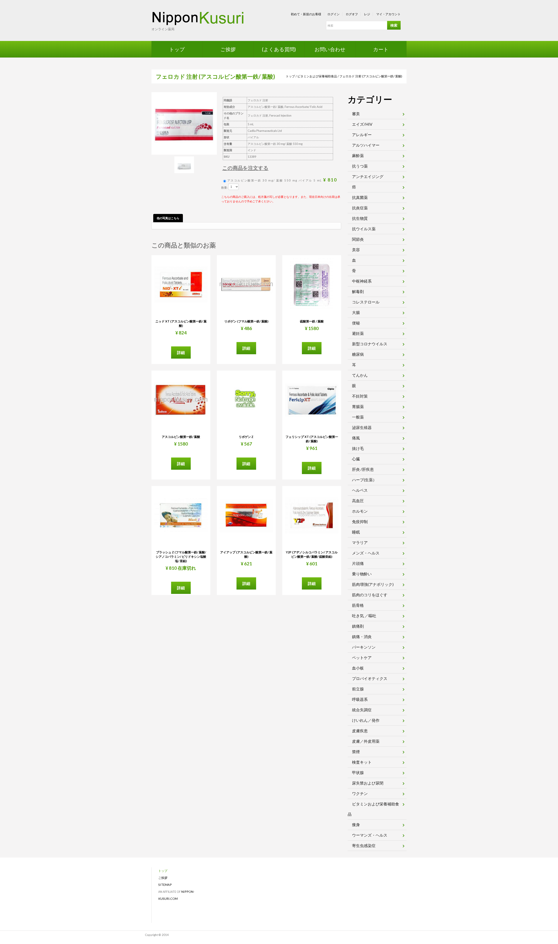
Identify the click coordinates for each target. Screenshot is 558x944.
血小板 (358, 668)
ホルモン (360, 511)
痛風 (356, 438)
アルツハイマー (365, 145)
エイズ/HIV (362, 124)
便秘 (356, 322)
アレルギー (362, 134)
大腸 (356, 312)
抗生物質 (360, 218)
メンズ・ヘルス (365, 553)
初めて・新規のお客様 (306, 14)
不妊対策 (360, 396)
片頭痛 (358, 563)
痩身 (356, 824)
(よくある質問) (279, 49)
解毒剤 (358, 291)
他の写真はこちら (168, 218)
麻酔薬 (358, 155)
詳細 (181, 352)
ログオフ (352, 14)
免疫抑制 (360, 521)
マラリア (360, 542)
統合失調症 (362, 709)
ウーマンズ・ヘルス (369, 835)
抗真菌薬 (360, 197)
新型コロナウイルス (369, 343)
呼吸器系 (360, 699)
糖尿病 (358, 354)
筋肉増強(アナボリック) (373, 584)
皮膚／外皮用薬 (365, 741)
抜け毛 (358, 448)
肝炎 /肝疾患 (363, 469)
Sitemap (165, 884)
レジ (367, 14)
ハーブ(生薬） (364, 479)
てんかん (360, 375)
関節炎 (358, 239)
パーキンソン (364, 647)
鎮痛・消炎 (362, 636)
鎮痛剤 (358, 626)
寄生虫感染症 (364, 845)
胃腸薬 (358, 406)
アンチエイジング (367, 176)
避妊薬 (358, 333)
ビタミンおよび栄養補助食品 (317, 76)
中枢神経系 (362, 281)
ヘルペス (360, 490)
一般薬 (358, 417)
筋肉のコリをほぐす (369, 594)
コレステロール (365, 302)
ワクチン (360, 793)
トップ (177, 49)
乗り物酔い (362, 573)
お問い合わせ (330, 49)
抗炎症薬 (360, 207)
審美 (356, 113)
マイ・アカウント (388, 14)
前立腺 (358, 688)
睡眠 (356, 532)
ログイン (333, 14)
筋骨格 (358, 605)
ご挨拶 (228, 49)
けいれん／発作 (365, 720)
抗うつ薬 (360, 166)
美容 (356, 249)
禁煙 (356, 751)
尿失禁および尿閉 (367, 783)
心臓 (356, 458)
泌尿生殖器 (362, 427)
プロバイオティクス (369, 678)
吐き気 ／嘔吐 (364, 615)
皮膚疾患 (360, 730)
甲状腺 (358, 772)
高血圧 (358, 500)
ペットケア (362, 657)
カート (381, 49)
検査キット (362, 762)
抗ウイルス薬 (364, 228)
